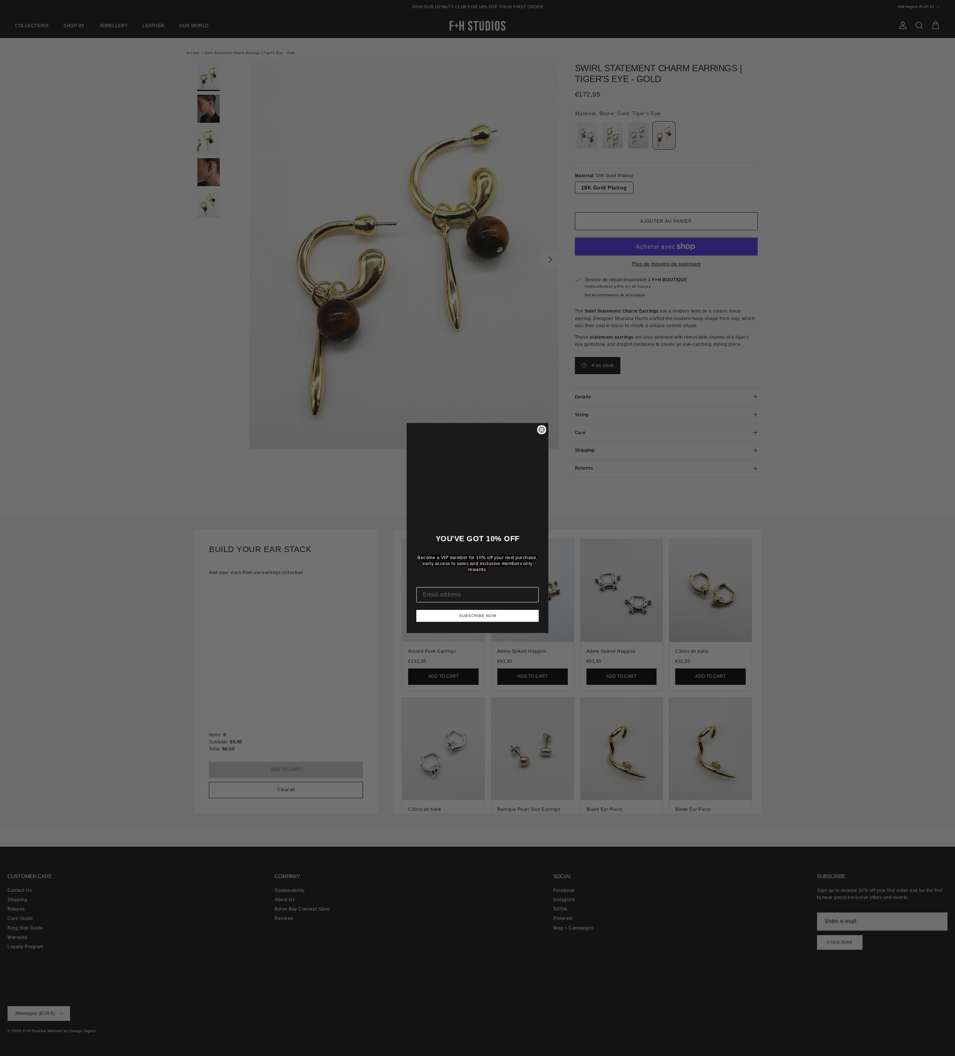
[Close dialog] (541, 429)
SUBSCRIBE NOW (477, 616)
